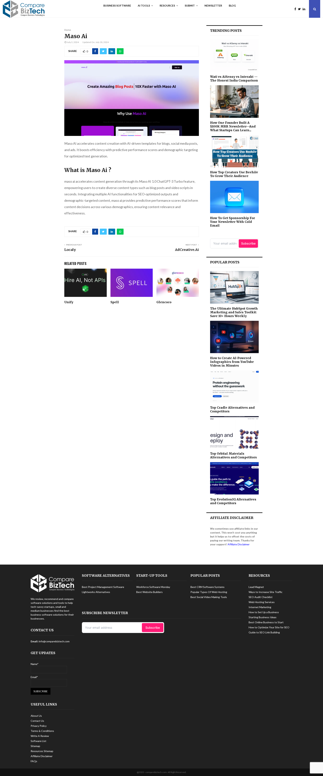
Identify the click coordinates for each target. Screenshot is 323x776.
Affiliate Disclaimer (239, 544)
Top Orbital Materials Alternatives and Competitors (233, 455)
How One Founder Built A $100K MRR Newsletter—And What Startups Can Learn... (233, 126)
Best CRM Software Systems (207, 586)
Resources (167, 5)
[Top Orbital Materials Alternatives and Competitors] (234, 432)
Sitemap (35, 746)
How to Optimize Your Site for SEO (269, 627)
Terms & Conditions (42, 730)
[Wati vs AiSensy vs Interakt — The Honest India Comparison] (234, 55)
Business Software (117, 5)
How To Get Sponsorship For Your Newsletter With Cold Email (232, 221)
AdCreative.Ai (187, 250)
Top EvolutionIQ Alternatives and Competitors (233, 501)
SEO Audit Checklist (261, 597)
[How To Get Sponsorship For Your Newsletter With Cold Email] (234, 197)
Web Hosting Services (262, 602)
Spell (114, 302)
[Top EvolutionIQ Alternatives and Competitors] (234, 478)
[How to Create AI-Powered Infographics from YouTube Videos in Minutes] (234, 337)
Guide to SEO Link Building (264, 632)
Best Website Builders (149, 592)
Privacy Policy (39, 725)
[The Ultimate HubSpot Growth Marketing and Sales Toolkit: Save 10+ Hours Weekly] (234, 287)
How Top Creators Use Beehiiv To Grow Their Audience (234, 174)
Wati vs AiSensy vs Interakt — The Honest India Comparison (234, 78)
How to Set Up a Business (264, 612)
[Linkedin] (305, 9)
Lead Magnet (256, 586)
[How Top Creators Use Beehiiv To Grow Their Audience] (234, 151)
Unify (68, 302)
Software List (38, 741)
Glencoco (163, 302)
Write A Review (40, 735)
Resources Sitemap (42, 751)
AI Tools (144, 5)
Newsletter (213, 5)
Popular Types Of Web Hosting (208, 592)
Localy (70, 250)
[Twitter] (300, 9)
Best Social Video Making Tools (208, 597)
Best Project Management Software (103, 586)
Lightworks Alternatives (96, 592)
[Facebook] (296, 9)
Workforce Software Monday (153, 586)
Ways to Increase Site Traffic (265, 592)
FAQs (34, 761)
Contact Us (37, 720)
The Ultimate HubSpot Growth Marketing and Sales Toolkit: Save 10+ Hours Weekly (234, 312)
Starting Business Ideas (262, 617)
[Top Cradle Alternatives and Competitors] (234, 386)
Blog (232, 5)
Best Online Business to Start (266, 622)
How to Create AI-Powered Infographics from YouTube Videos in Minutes (232, 361)
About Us (36, 715)
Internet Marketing (260, 607)
